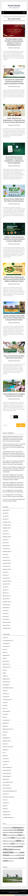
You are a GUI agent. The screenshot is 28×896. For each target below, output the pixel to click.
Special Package (6, 776)
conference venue (6, 699)
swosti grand (16, 849)
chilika (14, 830)
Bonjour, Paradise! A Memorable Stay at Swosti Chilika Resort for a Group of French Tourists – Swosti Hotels (13, 438)
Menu (24, 12)
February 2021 (6, 595)
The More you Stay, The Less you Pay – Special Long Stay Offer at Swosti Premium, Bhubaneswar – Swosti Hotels (14, 445)
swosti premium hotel (12, 855)
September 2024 (6, 536)
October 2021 (6, 584)
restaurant (5, 761)
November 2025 (6, 525)
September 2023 (6, 551)
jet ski (4, 735)
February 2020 (6, 622)
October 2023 (6, 548)
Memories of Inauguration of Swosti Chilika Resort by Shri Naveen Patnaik (13, 470)
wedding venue (6, 814)
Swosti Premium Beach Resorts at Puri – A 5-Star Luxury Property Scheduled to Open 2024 (14, 456)
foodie (16, 835)
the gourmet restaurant (8, 796)
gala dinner (5, 723)
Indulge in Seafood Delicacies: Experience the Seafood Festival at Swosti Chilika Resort (14, 239)
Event (4, 708)
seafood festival (6, 770)
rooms (4, 764)
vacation (5, 805)
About (4, 649)
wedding (4, 808)
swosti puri (5, 793)
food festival (5, 720)
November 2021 (6, 581)
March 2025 (5, 533)
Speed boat (5, 779)
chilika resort (5, 832)
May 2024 (5, 539)
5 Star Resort (6, 646)
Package (4, 749)
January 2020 (6, 625)
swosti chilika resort (7, 782)
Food (4, 717)
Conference (5, 696)
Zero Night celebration (8, 817)
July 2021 (5, 587)
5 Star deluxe (5, 643)
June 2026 (5, 516)
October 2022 (6, 566)
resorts (20, 843)
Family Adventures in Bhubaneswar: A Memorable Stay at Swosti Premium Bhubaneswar (14, 120)
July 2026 (5, 513)
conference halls (12, 832)
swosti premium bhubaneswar (9, 791)
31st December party (7, 640)
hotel (13, 838)
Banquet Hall (5, 655)
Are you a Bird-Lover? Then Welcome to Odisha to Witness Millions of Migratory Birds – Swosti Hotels (13, 462)
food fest (8, 835)
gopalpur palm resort (7, 729)
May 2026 (5, 519)
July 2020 (5, 610)
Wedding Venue (11, 860)
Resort (4, 755)
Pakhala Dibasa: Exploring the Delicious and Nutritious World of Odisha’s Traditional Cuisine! (14, 279)
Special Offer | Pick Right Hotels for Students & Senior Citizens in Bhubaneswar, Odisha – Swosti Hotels (13, 476)
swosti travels (20, 855)
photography (8, 843)
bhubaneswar (17, 827)
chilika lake (20, 830)
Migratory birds (6, 740)
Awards (4, 652)
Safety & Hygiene (6, 767)
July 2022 (5, 572)
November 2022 (6, 563)
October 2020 (6, 604)
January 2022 (6, 578)
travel (21, 858)
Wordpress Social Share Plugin (7, 895)
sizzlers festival (6, 773)
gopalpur (5, 726)
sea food (15, 846)
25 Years (5, 637)
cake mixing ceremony (7, 687)
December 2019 (6, 628)
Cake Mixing (5, 684)
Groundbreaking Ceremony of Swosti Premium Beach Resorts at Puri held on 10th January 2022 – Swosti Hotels (14, 453)
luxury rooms (9, 840)
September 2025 (6, 527)
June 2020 (5, 613)
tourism (17, 858)
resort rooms (17, 843)
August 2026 (5, 510)
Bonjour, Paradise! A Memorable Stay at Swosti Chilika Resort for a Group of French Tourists (14, 318)
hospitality (8, 837)
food (4, 835)
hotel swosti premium (19, 837)
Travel (4, 799)
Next (16, 416)
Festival (4, 714)
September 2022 (6, 569)
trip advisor (5, 802)
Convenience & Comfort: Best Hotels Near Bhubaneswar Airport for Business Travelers (14, 81)
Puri (4, 752)
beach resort (10, 827)
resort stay (5, 758)
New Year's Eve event (7, 746)
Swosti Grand (6, 785)
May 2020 (5, 616)
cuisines (4, 705)
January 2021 (6, 598)
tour (14, 858)
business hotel (6, 681)
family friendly (6, 711)
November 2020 (6, 601)
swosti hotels (8, 852)
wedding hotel (6, 811)
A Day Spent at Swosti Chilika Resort (15, 464)
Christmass (5, 693)
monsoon (5, 743)
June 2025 (5, 530)
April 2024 (5, 542)
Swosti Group (17, 47)
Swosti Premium (6, 788)
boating (4, 675)
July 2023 (5, 554)
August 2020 (5, 607)
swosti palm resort (16, 852)
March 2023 (5, 557)
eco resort (20, 832)
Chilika (4, 690)
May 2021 (5, 589)
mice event (13, 840)
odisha (18, 840)
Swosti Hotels (14, 5)
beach (4, 658)
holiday (20, 835)
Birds (4, 670)
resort (12, 843)
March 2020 (5, 619)
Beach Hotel (5, 661)
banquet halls (5, 827)
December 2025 (6, 522)
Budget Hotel (6, 678)
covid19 (4, 702)
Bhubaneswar (6, 667)
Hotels (4, 732)
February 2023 (6, 560)
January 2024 (6, 545)
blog (4, 673)
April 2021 (5, 592)
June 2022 (5, 575)
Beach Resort (6, 664)
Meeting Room (6, 737)
